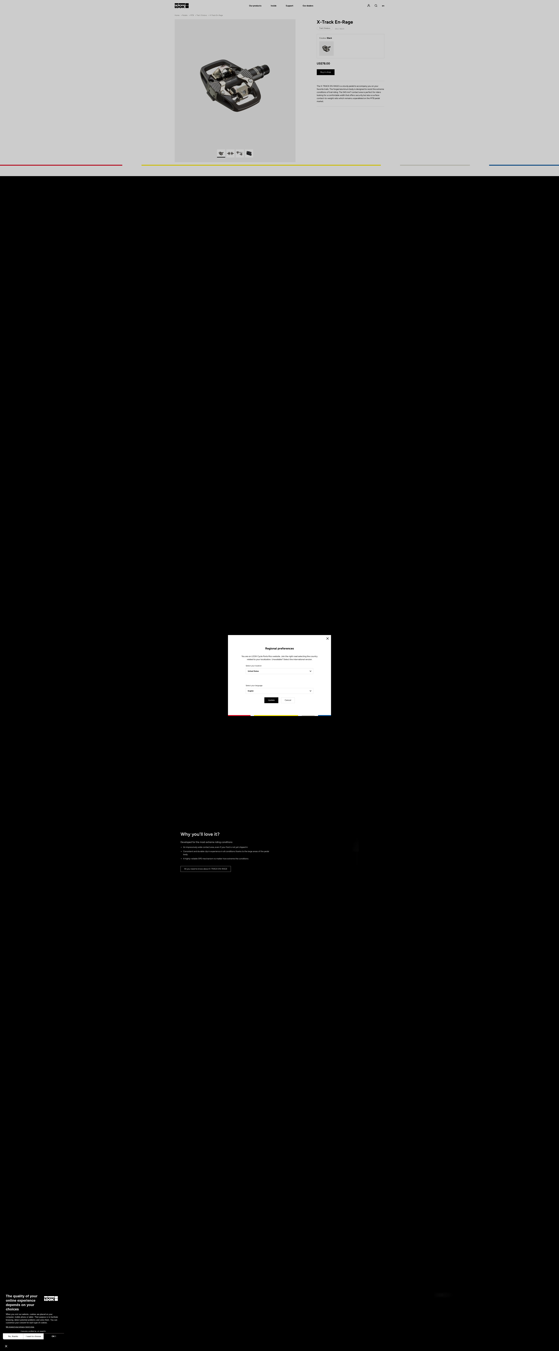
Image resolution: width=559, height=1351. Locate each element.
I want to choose (33, 1336)
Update (271, 700)
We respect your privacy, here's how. (20, 1327)
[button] (6, 1346)
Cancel (288, 700)
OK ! (54, 1336)
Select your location (254, 666)
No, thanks (13, 1336)
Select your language (254, 686)
